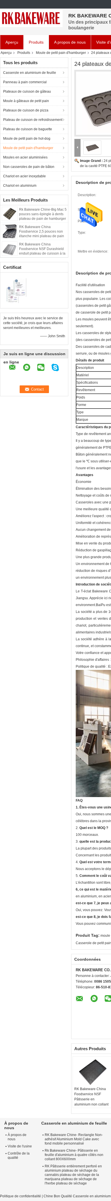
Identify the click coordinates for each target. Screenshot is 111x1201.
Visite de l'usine (20, 1146)
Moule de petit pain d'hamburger (61, 53)
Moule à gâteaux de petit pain (26, 101)
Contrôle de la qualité (19, 1155)
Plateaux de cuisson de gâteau (27, 92)
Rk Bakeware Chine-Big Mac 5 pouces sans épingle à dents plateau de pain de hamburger (43, 214)
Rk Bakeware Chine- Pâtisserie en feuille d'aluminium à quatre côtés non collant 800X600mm (74, 1155)
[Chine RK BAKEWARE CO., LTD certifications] (17, 290)
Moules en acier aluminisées (25, 157)
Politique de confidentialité (20, 1196)
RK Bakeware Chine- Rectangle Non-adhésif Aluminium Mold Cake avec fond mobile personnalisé (74, 1139)
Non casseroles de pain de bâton (28, 167)
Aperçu (11, 42)
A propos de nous (70, 42)
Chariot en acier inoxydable (24, 176)
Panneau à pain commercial (25, 82)
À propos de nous (17, 1137)
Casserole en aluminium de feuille (29, 73)
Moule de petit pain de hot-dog (26, 139)
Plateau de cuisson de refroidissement (32, 120)
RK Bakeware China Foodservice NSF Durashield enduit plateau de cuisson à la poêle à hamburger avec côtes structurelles (42, 253)
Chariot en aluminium (19, 186)
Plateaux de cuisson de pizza (25, 110)
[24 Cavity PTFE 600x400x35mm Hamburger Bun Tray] (92, 147)
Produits (36, 42)
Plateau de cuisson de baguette (27, 129)
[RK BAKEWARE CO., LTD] (31, 18)
